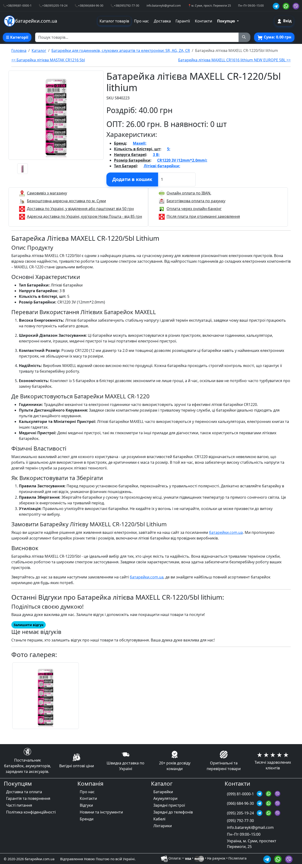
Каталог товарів (114, 21)
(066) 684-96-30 (241, 803)
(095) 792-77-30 (240, 820)
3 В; (156, 154)
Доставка (162, 21)
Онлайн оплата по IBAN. (189, 193)
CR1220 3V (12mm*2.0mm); (182, 160)
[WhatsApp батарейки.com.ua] (287, 5)
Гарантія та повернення (28, 798)
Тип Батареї (125, 166)
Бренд (120, 143)
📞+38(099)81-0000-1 (17, 5)
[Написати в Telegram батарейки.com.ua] (267, 858)
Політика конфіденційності (31, 812)
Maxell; (140, 143)
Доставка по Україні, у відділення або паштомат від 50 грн (80, 208)
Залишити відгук (28, 625)
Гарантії (183, 21)
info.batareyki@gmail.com (164, 5)
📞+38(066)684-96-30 (89, 5)
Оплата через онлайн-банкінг (194, 208)
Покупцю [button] (226, 21)
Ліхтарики (162, 825)
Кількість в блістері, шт (137, 149)
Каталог (39, 50)
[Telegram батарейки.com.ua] (277, 5)
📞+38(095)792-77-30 (124, 5)
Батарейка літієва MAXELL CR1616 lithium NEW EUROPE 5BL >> (234, 60)
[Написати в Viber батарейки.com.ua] (289, 858)
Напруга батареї (130, 154)
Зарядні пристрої (169, 805)
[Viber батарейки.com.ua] (296, 5)
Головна (18, 50)
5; (168, 149)
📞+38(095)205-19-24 (53, 5)
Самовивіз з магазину (47, 193)
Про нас (141, 21)
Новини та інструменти (101, 812)
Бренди (86, 819)
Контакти (203, 21)
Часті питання (19, 805)
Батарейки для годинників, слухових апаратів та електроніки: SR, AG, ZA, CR (120, 50)
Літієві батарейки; (162, 166)
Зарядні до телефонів (173, 812)
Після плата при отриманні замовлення (203, 216)
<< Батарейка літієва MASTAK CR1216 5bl (48, 60)
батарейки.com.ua (226, 532)
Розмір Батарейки (132, 160)
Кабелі (159, 819)
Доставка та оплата (24, 791)
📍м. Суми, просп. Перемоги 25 (209, 5)
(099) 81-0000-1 (241, 794)
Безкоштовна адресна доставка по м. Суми (66, 200)
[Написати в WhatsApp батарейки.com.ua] (278, 858)
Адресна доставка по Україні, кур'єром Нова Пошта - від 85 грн (84, 216)
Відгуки (86, 805)
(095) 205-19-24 (241, 813)
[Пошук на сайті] (244, 37)
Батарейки (163, 791)
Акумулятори (165, 798)
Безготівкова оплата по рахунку (196, 200)
